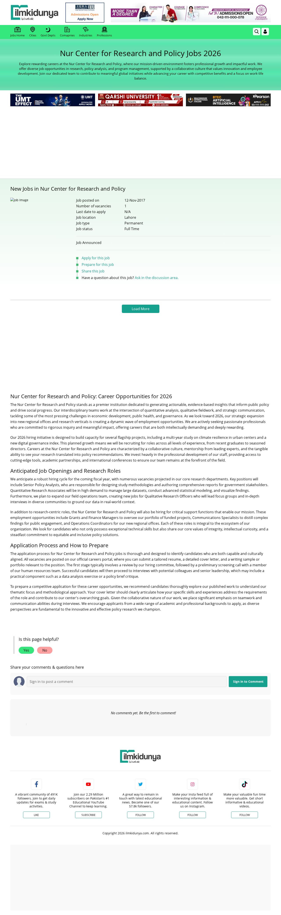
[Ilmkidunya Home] (34, 12)
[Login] (265, 31)
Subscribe (88, 815)
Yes (26, 650)
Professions (104, 35)
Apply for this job (96, 258)
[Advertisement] (140, 140)
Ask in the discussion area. (156, 277)
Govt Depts (48, 35)
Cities (32, 35)
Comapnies (67, 35)
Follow (140, 815)
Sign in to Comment (248, 681)
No (44, 650)
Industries (85, 35)
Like (36, 815)
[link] (84, 13)
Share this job (93, 271)
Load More (141, 308)
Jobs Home (17, 35)
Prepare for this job (98, 264)
